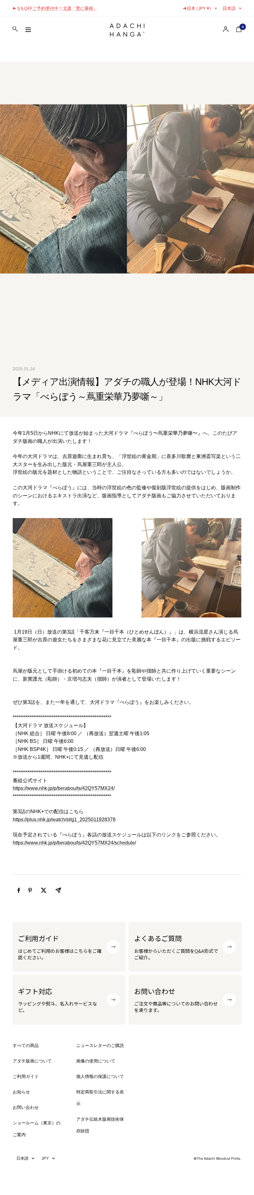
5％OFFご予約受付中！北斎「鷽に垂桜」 (57, 8)
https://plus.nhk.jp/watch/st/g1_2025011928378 (64, 819)
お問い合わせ (26, 1107)
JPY (45, 1158)
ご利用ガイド (26, 1076)
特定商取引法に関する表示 (100, 1097)
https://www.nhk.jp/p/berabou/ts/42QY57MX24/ (64, 788)
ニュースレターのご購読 (100, 1045)
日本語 (229, 8)
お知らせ (21, 1091)
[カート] (239, 30)
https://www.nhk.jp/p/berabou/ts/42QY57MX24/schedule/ (74, 842)
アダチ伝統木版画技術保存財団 (100, 1125)
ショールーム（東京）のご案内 (36, 1128)
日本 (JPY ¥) (199, 8)
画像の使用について (95, 1060)
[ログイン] (226, 29)
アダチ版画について (32, 1060)
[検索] (15, 30)
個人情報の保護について (100, 1076)
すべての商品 (26, 1045)
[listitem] (18, 890)
